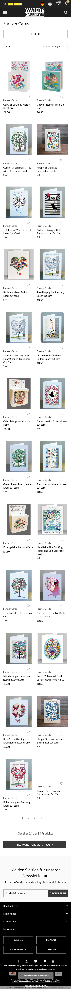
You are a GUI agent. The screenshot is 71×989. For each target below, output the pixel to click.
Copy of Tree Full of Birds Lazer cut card (51, 614)
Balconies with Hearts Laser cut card (52, 486)
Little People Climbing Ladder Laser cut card (49, 357)
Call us (18, 940)
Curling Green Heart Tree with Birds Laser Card (17, 169)
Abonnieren (58, 893)
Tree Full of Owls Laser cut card (18, 614)
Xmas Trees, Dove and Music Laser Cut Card (49, 792)
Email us (51, 940)
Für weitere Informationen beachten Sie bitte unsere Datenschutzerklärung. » (36, 983)
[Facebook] (18, 961)
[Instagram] (26, 961)
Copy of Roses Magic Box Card (51, 106)
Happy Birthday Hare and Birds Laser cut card (50, 741)
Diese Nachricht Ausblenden (36, 975)
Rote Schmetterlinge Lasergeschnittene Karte (17, 741)
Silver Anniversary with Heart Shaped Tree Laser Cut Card (16, 359)
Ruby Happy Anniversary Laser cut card (16, 804)
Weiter (48, 818)
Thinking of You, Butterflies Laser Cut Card (18, 231)
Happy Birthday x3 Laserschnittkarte (47, 169)
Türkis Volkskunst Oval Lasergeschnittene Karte (50, 678)
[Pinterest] (45, 961)
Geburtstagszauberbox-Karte (16, 423)
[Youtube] (53, 961)
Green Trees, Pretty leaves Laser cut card (18, 486)
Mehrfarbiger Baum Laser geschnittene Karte (17, 678)
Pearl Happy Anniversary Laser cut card (50, 294)
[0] (65, 4)
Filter (35, 33)
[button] (5, 12)
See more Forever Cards (34, 844)
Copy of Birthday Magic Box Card (16, 106)
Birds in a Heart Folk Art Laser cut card (16, 294)
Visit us (51, 949)
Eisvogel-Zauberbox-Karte (18, 547)
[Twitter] (36, 961)
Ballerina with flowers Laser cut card (52, 423)
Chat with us (18, 949)
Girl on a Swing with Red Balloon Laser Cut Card (50, 231)
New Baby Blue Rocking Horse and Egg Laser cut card (50, 551)
